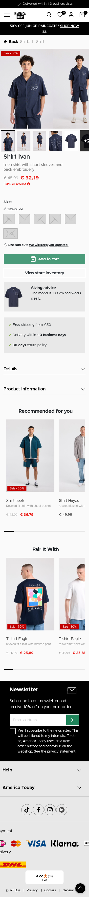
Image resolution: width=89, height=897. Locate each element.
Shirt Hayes (69, 501)
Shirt (40, 42)
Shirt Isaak (15, 501)
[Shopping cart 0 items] (82, 15)
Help (7, 770)
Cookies (50, 890)
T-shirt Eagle (17, 639)
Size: (7, 202)
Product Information (24, 389)
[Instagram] (50, 809)
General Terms (73, 890)
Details (10, 369)
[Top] (80, 888)
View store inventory (44, 273)
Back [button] (13, 42)
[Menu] (61, 873)
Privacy (32, 890)
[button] (60, 15)
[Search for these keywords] (49, 15)
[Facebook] (38, 809)
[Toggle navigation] (7, 15)
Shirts (25, 42)
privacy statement (61, 751)
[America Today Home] (20, 15)
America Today (18, 788)
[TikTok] (26, 809)
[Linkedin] (61, 809)
